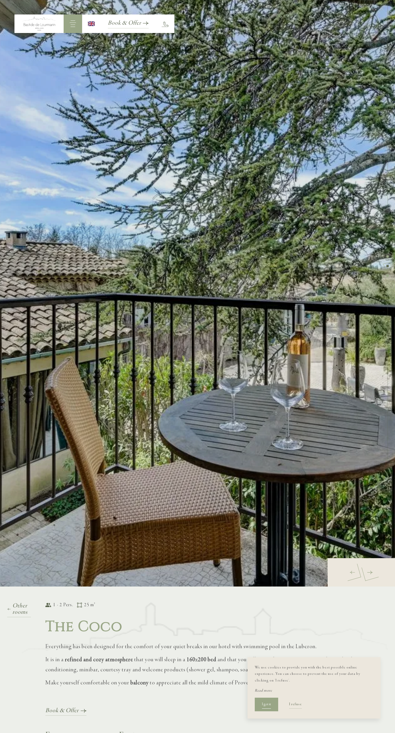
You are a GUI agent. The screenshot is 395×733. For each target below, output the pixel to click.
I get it (266, 704)
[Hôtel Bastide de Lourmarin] (39, 23)
